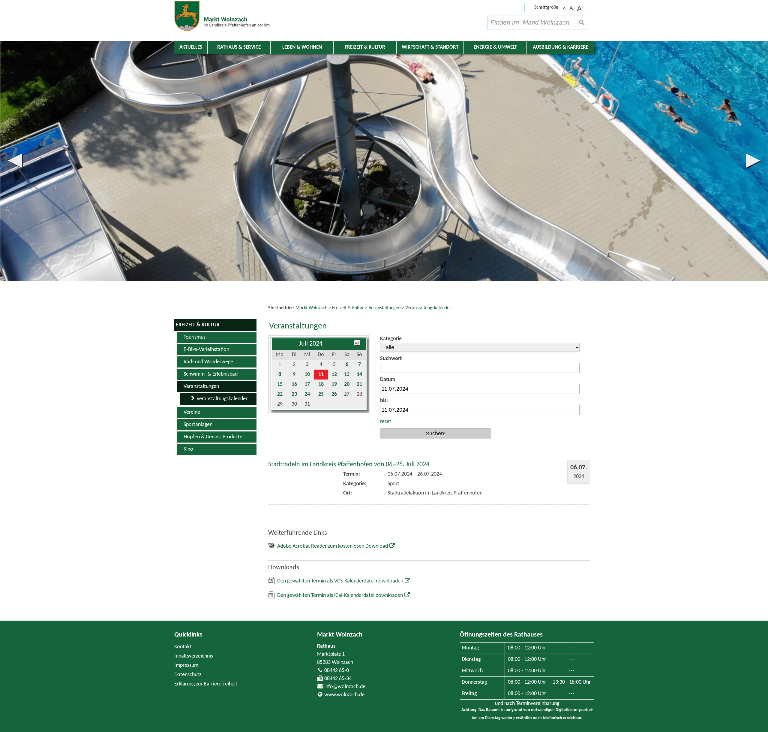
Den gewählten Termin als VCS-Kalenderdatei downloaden (340, 581)
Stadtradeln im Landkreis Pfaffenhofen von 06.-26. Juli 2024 (348, 464)
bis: (384, 401)
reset (385, 422)
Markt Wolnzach (339, 635)
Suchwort (391, 358)
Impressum (186, 665)
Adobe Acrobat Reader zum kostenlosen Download (332, 546)
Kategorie (391, 339)
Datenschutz (187, 675)
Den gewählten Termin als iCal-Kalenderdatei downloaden (340, 595)
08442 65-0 (336, 670)
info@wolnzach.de (344, 687)
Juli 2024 (310, 344)
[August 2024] (357, 344)
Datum (387, 380)
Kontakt (182, 647)
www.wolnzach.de (344, 695)
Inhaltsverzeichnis (193, 656)
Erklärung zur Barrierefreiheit (205, 684)
